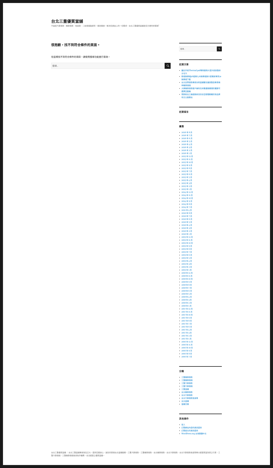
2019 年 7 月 (186, 252)
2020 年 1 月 (186, 234)
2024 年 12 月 (187, 192)
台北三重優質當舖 (67, 21)
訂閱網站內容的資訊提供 (191, 427)
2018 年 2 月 (186, 303)
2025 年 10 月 (187, 162)
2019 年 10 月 (187, 243)
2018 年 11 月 (186, 276)
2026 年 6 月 (186, 138)
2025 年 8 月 (186, 168)
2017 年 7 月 (186, 324)
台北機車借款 (187, 392)
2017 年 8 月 (186, 321)
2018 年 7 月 (186, 288)
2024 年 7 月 (186, 207)
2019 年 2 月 (186, 267)
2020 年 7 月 (186, 216)
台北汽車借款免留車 (189, 398)
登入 (183, 424)
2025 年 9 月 (186, 165)
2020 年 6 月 (186, 219)
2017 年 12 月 (187, 309)
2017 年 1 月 (186, 339)
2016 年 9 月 (186, 351)
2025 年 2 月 (186, 186)
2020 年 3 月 (186, 228)
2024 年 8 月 (186, 204)
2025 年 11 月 (187, 159)
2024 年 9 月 (186, 201)
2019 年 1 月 (186, 270)
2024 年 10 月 (187, 198)
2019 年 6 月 (186, 255)
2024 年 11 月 (187, 195)
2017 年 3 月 (186, 333)
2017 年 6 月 (186, 327)
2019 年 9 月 (186, 246)
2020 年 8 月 (186, 213)
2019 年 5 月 (186, 258)
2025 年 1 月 (186, 189)
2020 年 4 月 (186, 225)
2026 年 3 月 (186, 147)
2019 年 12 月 (187, 237)
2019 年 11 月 (187, 240)
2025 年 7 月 (186, 171)
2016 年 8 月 (186, 353)
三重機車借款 (187, 377)
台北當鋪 (185, 401)
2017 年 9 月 (186, 318)
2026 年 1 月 (186, 153)
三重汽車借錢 (187, 386)
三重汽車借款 (187, 383)
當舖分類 (185, 404)
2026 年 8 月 (186, 132)
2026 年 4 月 (186, 144)
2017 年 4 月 (186, 330)
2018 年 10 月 (187, 279)
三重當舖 (185, 389)
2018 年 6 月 (186, 291)
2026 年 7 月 (186, 135)
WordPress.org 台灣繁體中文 (193, 433)
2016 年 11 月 (187, 345)
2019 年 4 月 (186, 261)
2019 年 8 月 (186, 249)
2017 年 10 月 (187, 315)
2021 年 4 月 (186, 210)
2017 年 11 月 (186, 312)
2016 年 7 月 (186, 356)
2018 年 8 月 (186, 285)
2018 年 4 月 (186, 297)
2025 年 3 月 (186, 183)
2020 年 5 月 (186, 222)
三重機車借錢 (187, 380)
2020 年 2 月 (186, 231)
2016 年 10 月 (187, 348)
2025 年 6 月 (186, 174)
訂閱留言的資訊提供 (189, 430)
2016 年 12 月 (187, 342)
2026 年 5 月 (186, 141)
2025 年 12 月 (187, 156)
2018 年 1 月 (186, 306)
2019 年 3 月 (186, 264)
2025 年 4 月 (186, 180)
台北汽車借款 (187, 395)
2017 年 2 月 (186, 336)
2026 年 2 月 (186, 150)
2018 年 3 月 (186, 300)
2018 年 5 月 (186, 294)
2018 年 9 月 (186, 282)
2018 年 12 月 (187, 273)
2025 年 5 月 (186, 177)
